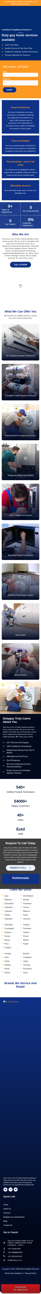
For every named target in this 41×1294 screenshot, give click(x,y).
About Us (7, 1209)
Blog (5, 1221)
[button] (4, 991)
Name (6, 72)
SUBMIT (9, 90)
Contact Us (7, 1225)
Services (6, 1213)
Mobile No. (7, 79)
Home (5, 1205)
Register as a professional (13, 1217)
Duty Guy (20, 1269)
